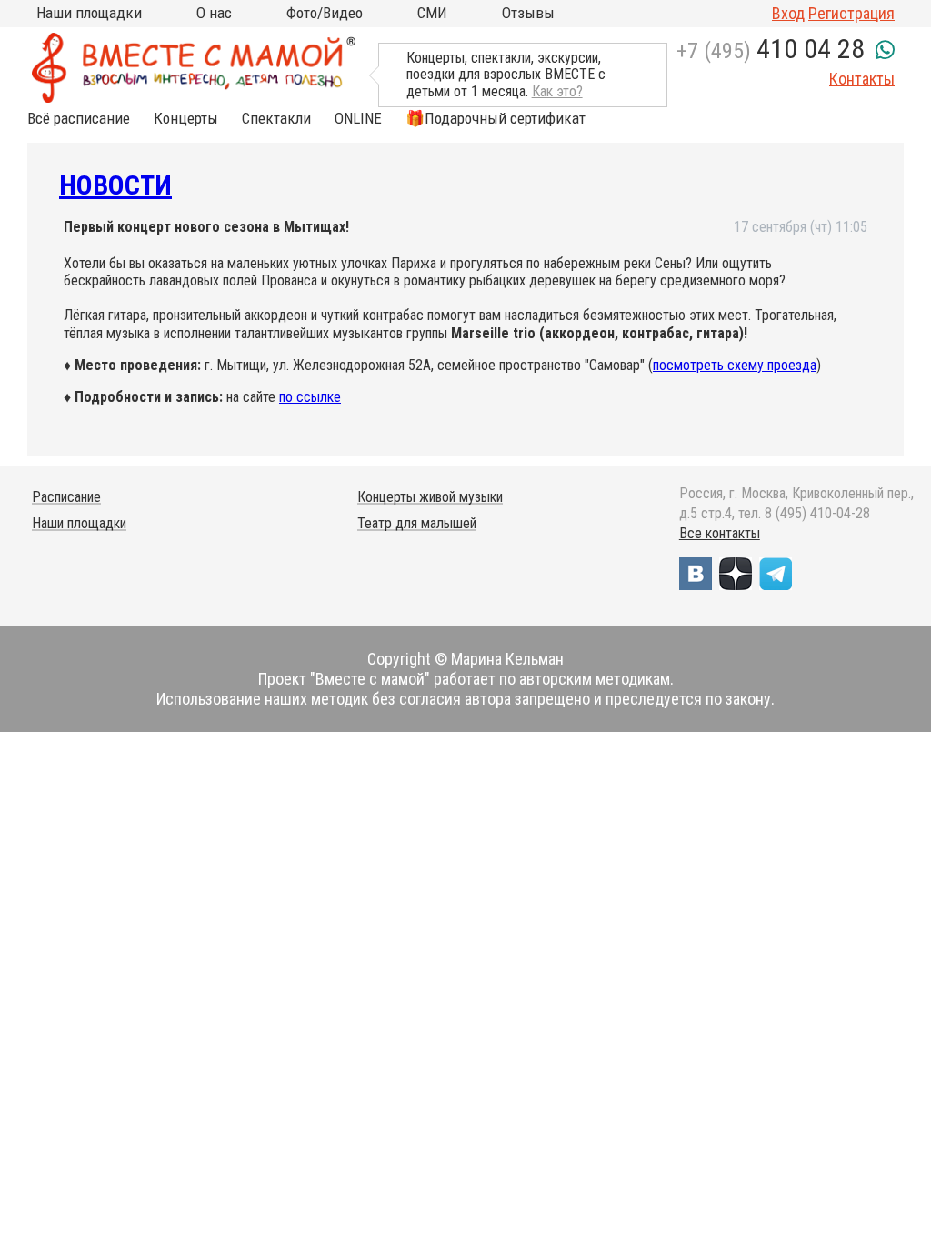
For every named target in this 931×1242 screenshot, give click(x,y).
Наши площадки (89, 13)
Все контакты (719, 533)
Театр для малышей (416, 523)
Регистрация (851, 13)
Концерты (186, 118)
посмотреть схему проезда (734, 365)
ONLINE (358, 118)
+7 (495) (770, 51)
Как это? (557, 91)
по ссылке (310, 397)
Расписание (66, 497)
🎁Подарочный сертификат (495, 118)
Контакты (862, 78)
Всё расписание (78, 118)
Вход (788, 13)
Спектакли (276, 118)
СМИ (432, 13)
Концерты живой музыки (430, 497)
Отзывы (528, 13)
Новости (115, 185)
